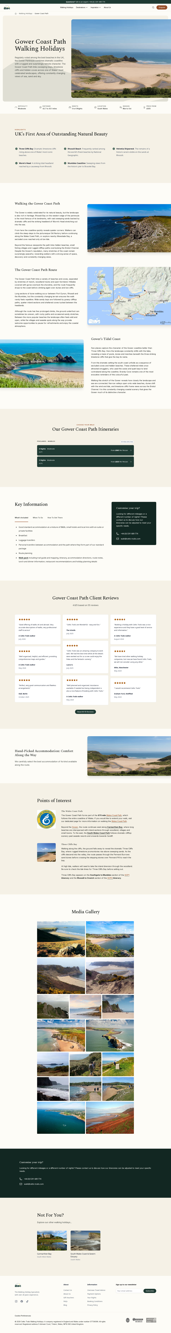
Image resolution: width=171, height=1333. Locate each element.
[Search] (153, 7)
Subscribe (150, 1291)
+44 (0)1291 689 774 (129, 533)
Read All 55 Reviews (85, 712)
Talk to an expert (81, 2)
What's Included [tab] (21, 518)
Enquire (162, 7)
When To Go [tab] (38, 518)
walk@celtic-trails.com (130, 538)
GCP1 (127, 875)
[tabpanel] (61, 542)
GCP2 (110, 878)
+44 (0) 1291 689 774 (97, 2)
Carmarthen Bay (44, 1254)
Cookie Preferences (23, 1316)
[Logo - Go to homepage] (37, 1285)
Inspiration (95, 7)
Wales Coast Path (114, 815)
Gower (75, 827)
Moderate (47, 449)
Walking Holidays (66, 7)
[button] (61, 939)
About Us (107, 7)
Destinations (80, 7)
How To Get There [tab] (55, 518)
